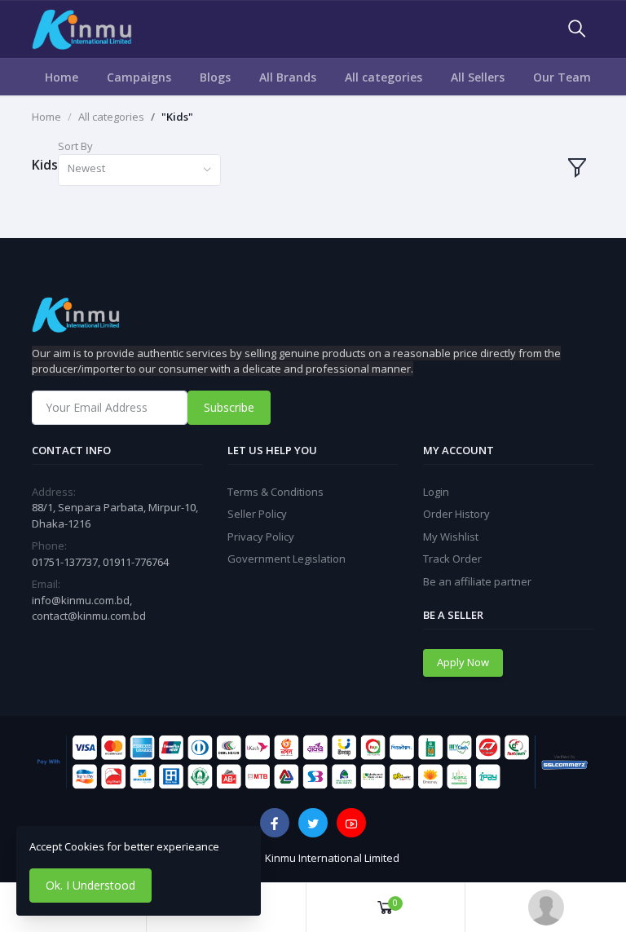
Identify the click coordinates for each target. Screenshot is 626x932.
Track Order (452, 558)
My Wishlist (450, 536)
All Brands (287, 77)
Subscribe (229, 407)
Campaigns (139, 77)
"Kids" (177, 116)
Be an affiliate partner (477, 581)
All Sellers (478, 77)
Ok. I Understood (90, 885)
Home (61, 77)
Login (436, 491)
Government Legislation (286, 558)
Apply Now (463, 662)
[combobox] (139, 170)
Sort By (75, 146)
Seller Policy (257, 513)
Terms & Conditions (275, 491)
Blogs (215, 77)
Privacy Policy (260, 536)
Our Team (562, 77)
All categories (383, 77)
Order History (456, 513)
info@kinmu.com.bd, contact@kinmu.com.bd (89, 608)
